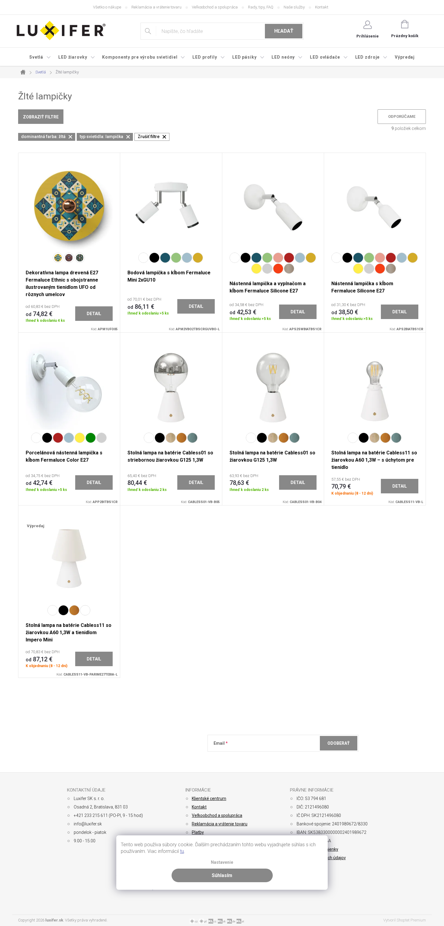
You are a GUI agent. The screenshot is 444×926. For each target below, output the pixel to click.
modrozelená (192, 438)
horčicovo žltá (198, 258)
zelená (90, 438)
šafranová (181, 438)
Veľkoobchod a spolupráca (215, 7)
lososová (278, 258)
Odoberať (338, 743)
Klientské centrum (209, 798)
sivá (267, 268)
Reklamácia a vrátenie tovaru (156, 7)
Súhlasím (222, 875)
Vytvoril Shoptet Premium (404, 920)
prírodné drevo (171, 438)
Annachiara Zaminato (80, 258)
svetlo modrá (187, 258)
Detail (94, 313)
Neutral (85, 610)
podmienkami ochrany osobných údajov (301, 758)
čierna (154, 258)
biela (235, 258)
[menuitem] (40, 57)
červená (289, 258)
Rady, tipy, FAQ (260, 7)
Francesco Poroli (69, 258)
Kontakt (321, 7)
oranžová (278, 268)
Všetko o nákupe (107, 7)
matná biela (143, 258)
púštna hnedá (289, 268)
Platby (198, 832)
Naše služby (294, 7)
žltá (256, 268)
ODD (58, 258)
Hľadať (283, 31)
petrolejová (165, 258)
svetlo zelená (176, 258)
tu (182, 851)
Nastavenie (222, 862)
